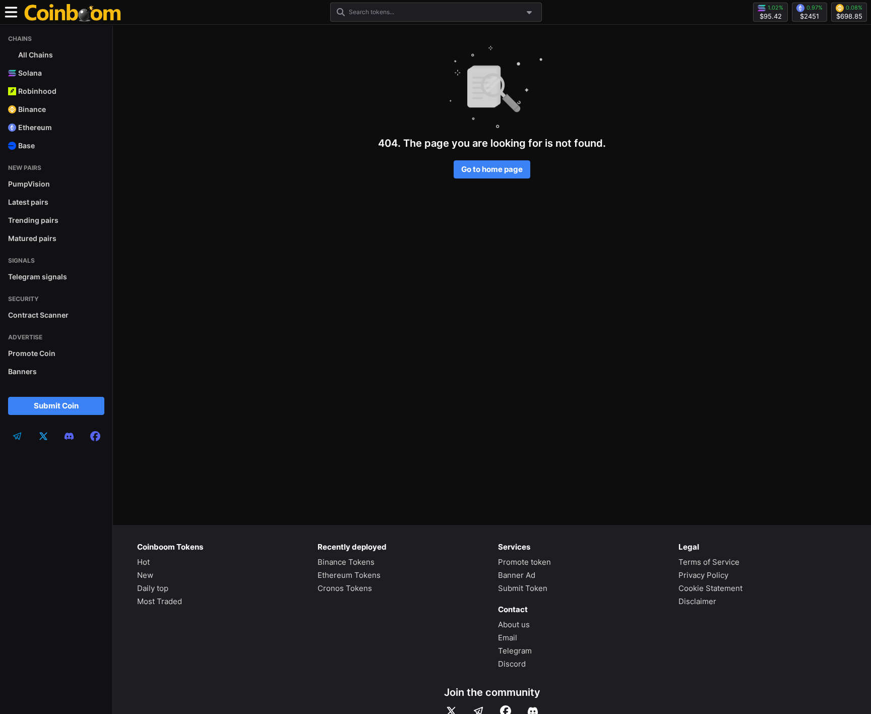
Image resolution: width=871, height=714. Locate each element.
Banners (22, 371)
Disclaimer (697, 601)
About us (514, 624)
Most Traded (159, 601)
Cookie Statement (710, 588)
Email (507, 637)
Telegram (515, 651)
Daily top (152, 588)
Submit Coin (56, 405)
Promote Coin (31, 353)
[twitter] (43, 436)
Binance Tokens (346, 562)
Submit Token (522, 588)
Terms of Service (708, 562)
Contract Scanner (38, 315)
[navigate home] (72, 12)
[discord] (69, 436)
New (145, 575)
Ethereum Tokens (349, 575)
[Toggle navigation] (11, 12)
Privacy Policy (703, 575)
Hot (143, 562)
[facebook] (95, 436)
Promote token (524, 562)
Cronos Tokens (345, 588)
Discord (512, 664)
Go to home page (492, 169)
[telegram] (17, 436)
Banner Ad (516, 575)
